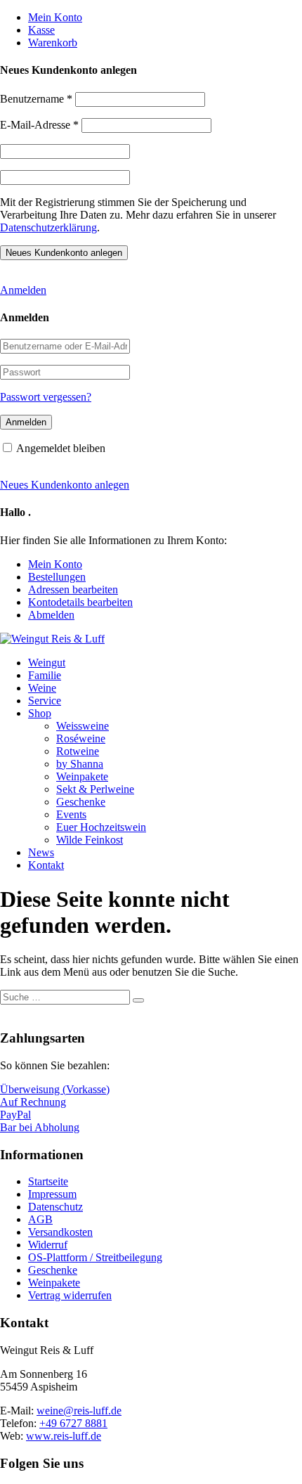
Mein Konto (55, 17)
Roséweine (80, 738)
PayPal (15, 1115)
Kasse (41, 30)
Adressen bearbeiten (73, 589)
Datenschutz (55, 1207)
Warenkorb (52, 43)
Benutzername (36, 99)
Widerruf (47, 1245)
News (41, 852)
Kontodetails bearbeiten (80, 602)
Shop (39, 713)
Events (71, 814)
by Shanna (79, 764)
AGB (40, 1219)
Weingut (46, 663)
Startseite (48, 1181)
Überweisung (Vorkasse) (55, 1089)
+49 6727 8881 (73, 1423)
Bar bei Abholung (39, 1127)
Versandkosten (60, 1232)
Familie (44, 675)
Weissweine (82, 726)
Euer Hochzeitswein (101, 827)
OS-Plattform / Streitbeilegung (95, 1257)
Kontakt (46, 865)
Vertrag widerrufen (70, 1295)
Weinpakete (82, 776)
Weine (42, 688)
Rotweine (77, 751)
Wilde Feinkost (89, 840)
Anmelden (23, 290)
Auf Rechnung (33, 1102)
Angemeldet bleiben (60, 448)
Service (44, 700)
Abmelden (51, 615)
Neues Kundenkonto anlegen (64, 485)
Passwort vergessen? (45, 397)
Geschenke (80, 802)
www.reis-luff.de (63, 1436)
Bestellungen (57, 577)
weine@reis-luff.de (79, 1411)
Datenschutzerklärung (48, 227)
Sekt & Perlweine (95, 789)
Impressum (52, 1194)
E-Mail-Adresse (39, 125)
